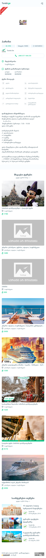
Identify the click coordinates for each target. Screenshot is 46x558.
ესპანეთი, (7, 250)
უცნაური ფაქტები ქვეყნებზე (31, 520)
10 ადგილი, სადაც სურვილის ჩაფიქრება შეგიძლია (32, 507)
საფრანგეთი (8, 211)
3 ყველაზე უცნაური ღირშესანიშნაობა (31, 534)
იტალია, (13, 250)
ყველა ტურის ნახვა (22, 177)
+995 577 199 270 (24, 56)
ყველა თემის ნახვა (22, 501)
